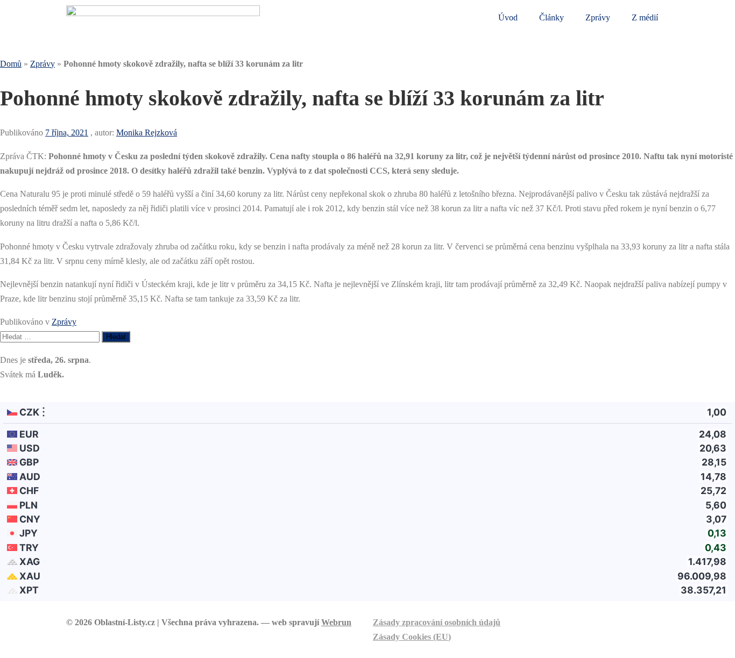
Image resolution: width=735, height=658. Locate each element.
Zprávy (597, 17)
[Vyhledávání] (51, 336)
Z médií (645, 17)
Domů (11, 63)
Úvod (508, 17)
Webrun (336, 622)
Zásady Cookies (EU (410, 636)
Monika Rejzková (146, 132)
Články (551, 17)
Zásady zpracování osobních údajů (436, 622)
